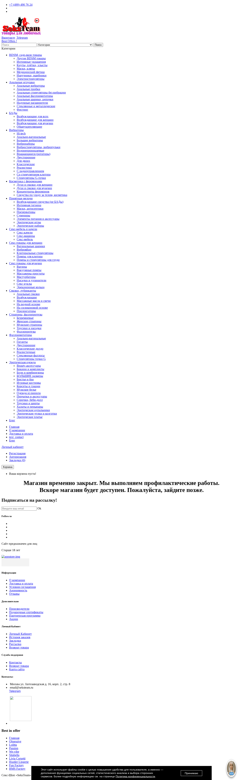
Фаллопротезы (26, 331)
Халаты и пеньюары (30, 406)
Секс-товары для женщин (25, 242)
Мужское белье (26, 389)
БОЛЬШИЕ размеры (30, 376)
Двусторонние (26, 157)
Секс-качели (25, 232)
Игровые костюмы (29, 382)
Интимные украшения (31, 61)
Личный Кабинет (20, 633)
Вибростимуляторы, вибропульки (38, 147)
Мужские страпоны (29, 324)
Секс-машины (26, 236)
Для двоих (23, 160)
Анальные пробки (28, 89)
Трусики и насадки (29, 328)
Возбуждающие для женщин (35, 119)
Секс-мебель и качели (23, 229)
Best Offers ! (9, 41)
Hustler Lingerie (19, 761)
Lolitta (13, 744)
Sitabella (14, 755)
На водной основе (28, 304)
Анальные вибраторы (31, 85)
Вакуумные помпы (29, 270)
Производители (19, 608)
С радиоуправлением (30, 171)
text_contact (16, 437)
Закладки (15, 640)
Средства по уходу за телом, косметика (42, 195)
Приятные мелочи (21, 198)
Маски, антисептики (30, 208)
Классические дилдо (30, 348)
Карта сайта (16, 669)
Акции (13, 619)
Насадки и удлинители (31, 280)
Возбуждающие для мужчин (35, 123)
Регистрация (17, 453)
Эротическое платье (30, 417)
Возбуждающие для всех (32, 116)
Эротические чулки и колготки (37, 413)
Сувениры (23, 215)
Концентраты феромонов (33, 191)
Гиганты (22, 341)
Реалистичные (26, 352)
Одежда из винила (29, 393)
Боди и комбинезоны (30, 372)
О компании (17, 430)
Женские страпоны (29, 321)
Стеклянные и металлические (36, 106)
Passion (13, 748)
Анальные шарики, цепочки (35, 99)
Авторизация (17, 456)
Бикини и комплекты (30, 369)
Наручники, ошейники (32, 75)
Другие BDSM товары (31, 58)
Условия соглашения (22, 587)
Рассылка (15, 644)
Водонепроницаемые (30, 150)
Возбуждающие (27, 297)
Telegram (22, 37)
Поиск (98, 44)
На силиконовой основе (32, 307)
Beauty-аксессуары (29, 365)
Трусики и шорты (28, 403)
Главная (14, 426)
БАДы (13, 113)
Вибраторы (16, 130)
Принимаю (191, 773)
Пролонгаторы (26, 311)
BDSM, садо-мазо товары (25, 55)
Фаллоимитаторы (20, 335)
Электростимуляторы (30, 78)
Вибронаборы (26, 143)
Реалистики (24, 167)
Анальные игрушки (22, 82)
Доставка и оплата (21, 433)
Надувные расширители (32, 102)
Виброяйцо (24, 249)
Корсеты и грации (28, 386)
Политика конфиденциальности (135, 776)
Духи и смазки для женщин (34, 184)
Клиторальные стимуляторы (35, 253)
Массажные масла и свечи (34, 300)
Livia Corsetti (17, 758)
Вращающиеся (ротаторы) (33, 154)
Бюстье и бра (25, 379)
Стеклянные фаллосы (31, 355)
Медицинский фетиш (31, 72)
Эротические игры (29, 222)
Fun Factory (16, 765)
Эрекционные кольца (30, 287)
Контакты (15, 662)
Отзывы (14, 593)
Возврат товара (19, 647)
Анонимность (18, 590)
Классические (26, 164)
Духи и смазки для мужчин (34, 188)
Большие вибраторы (30, 140)
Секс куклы (24, 283)
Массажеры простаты (31, 273)
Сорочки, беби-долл (30, 399)
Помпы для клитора (30, 256)
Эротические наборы (30, 225)
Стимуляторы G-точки (31, 177)
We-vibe (14, 751)
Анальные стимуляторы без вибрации (41, 92)
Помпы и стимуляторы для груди (38, 259)
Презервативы (26, 212)
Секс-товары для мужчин (25, 263)
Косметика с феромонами (25, 181)
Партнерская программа (24, 615)
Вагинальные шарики (31, 246)
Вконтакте (8, 37)
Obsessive (15, 741)
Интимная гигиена (29, 205)
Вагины (22, 266)
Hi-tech (21, 133)
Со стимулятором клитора (33, 174)
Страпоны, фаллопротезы (25, 314)
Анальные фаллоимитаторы (35, 96)
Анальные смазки (28, 294)
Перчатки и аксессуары (32, 396)
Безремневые (25, 318)
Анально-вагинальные (31, 137)
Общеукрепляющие (29, 126)
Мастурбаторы (26, 277)
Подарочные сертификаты (26, 612)
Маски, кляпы (26, 68)
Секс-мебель (25, 239)
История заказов (19, 637)
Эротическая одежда (22, 362)
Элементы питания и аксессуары (38, 218)
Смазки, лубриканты (22, 290)
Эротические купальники (33, 410)
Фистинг (22, 109)
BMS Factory (17, 768)
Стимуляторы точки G (31, 358)
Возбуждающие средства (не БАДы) (40, 201)
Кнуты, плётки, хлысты (32, 65)
